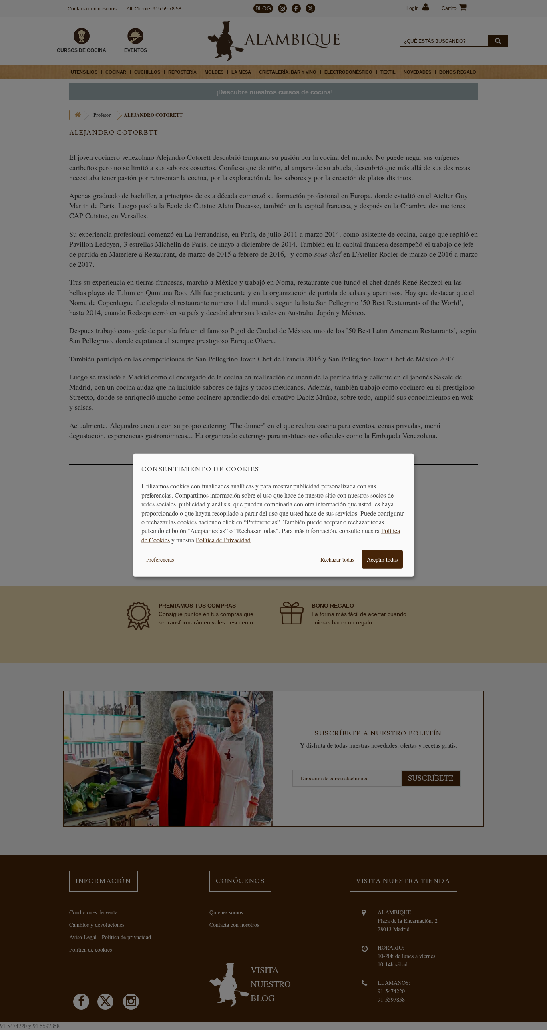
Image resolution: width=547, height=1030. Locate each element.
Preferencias (160, 559)
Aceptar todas (382, 559)
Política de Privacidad (223, 539)
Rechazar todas (337, 559)
